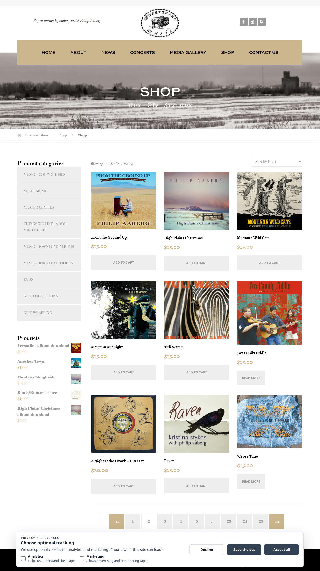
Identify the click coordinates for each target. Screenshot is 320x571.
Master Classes (39, 207)
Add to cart (123, 262)
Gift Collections (41, 296)
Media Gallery (188, 52)
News (108, 52)
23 (229, 521)
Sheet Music (35, 191)
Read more (251, 378)
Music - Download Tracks (48, 263)
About (78, 52)
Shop (227, 52)
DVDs (28, 279)
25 (261, 521)
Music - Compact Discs (44, 174)
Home (49, 52)
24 (245, 521)
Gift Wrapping (38, 313)
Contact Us (263, 52)
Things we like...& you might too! (45, 227)
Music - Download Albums (49, 246)
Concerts (142, 52)
